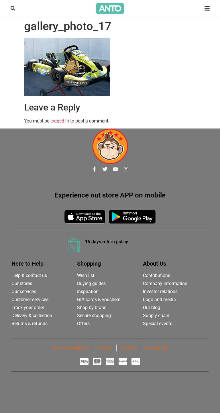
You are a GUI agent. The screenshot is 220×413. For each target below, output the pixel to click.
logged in (59, 121)
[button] (13, 8)
